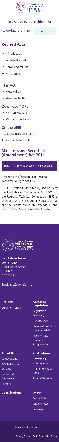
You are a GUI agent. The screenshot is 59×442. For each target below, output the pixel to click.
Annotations (13, 73)
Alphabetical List (15, 60)
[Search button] (53, 31)
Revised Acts (41, 320)
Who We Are (10, 358)
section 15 (48, 188)
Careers (6, 383)
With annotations (16, 112)
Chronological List (16, 67)
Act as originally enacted (18, 133)
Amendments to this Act (18, 140)
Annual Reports (42, 378)
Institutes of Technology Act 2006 (30, 192)
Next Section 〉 (46, 165)
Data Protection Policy (45, 436)
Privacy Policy (22, 436)
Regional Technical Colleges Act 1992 (31, 196)
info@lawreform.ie (21, 284)
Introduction (13, 53)
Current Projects (12, 307)
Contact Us (39, 398)
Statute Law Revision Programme (40, 340)
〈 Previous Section (23, 165)
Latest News (40, 403)
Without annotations (18, 119)
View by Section (16, 98)
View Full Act (13, 91)
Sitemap (38, 409)
